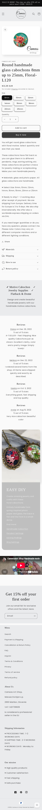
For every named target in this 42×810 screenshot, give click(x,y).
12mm (30, 98)
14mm (7, 103)
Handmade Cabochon (17, 529)
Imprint (8, 656)
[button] (3, 14)
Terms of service (12, 672)
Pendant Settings (15, 533)
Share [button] (7, 241)
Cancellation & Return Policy (17, 645)
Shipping (14, 89)
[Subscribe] (34, 616)
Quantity (5, 114)
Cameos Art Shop (17, 807)
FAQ (6, 650)
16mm (19, 103)
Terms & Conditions (14, 661)
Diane (13, 329)
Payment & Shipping (14, 639)
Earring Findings (14, 537)
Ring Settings (13, 542)
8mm (7, 98)
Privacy (8, 667)
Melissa (13, 360)
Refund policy (11, 677)
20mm (7, 109)
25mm (20, 109)
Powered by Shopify (28, 807)
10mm (18, 98)
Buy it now (21, 135)
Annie (13, 410)
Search (8, 634)
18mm (31, 103)
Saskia (14, 388)
